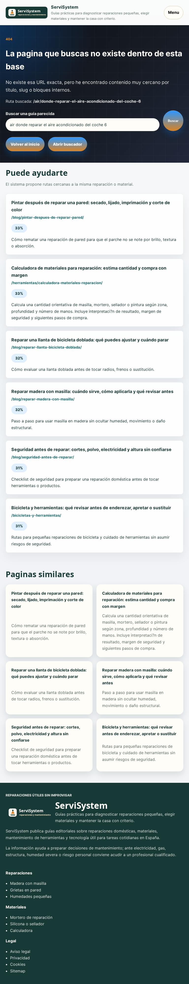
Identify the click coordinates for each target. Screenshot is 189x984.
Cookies (17, 964)
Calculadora (21, 930)
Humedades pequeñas (30, 896)
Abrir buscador (67, 144)
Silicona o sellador (27, 923)
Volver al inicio (25, 144)
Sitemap (17, 970)
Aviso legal (20, 951)
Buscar (173, 121)
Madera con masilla (28, 883)
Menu (173, 12)
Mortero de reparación (31, 917)
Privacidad (20, 957)
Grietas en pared (25, 889)
